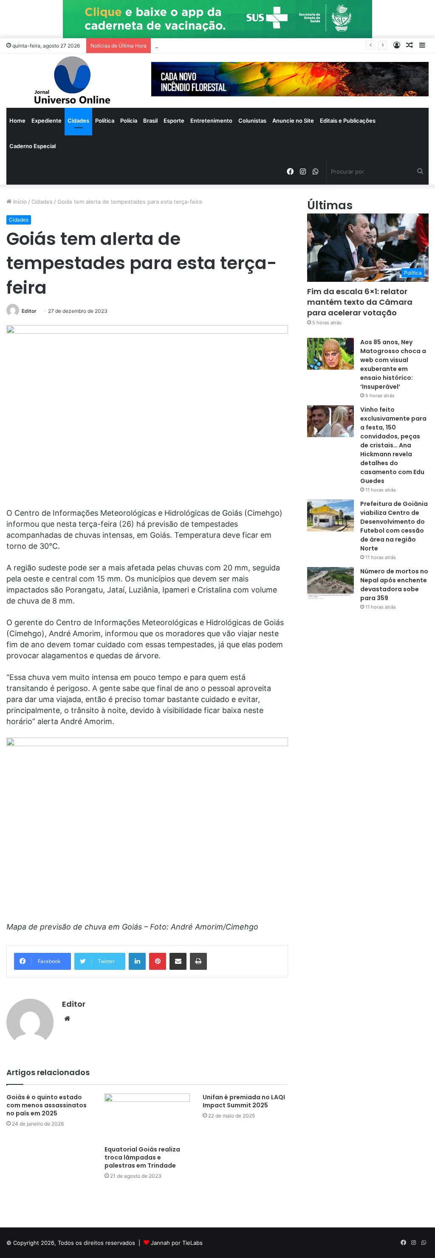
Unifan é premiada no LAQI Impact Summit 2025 (244, 1101)
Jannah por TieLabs (177, 1242)
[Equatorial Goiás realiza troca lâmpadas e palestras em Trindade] (147, 1117)
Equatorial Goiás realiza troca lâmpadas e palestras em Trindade (142, 1157)
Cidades (78, 120)
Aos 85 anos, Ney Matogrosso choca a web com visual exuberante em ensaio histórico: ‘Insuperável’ (393, 364)
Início (19, 201)
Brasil (150, 120)
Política (104, 120)
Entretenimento (211, 120)
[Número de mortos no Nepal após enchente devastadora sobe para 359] (330, 583)
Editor (29, 311)
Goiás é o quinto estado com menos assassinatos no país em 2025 (46, 1105)
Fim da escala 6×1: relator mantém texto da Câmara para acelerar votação (359, 302)
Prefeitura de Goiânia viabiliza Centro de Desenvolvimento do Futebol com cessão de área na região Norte (394, 526)
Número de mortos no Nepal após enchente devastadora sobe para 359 (394, 584)
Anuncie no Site (293, 120)
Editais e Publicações (348, 120)
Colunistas (252, 120)
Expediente (46, 120)
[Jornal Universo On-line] (72, 80)
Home (17, 120)
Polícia (128, 120)
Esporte (174, 120)
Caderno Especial (32, 146)
